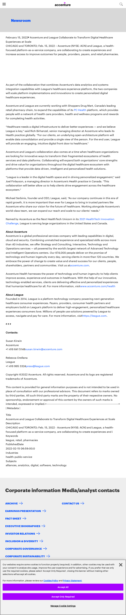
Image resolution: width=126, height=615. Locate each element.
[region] (63, 587)
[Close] (120, 564)
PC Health (80, 110)
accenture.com (79, 265)
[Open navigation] (4, 4)
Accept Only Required (63, 596)
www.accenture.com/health (97, 286)
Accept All (63, 586)
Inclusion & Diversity (21, 541)
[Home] (63, 4)
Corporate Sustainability (25, 556)
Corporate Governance (23, 548)
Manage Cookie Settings (63, 605)
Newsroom (21, 20)
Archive (11, 503)
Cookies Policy (50, 580)
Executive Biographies (22, 526)
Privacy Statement (72, 580)
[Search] (121, 4)
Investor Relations (20, 533)
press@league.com (38, 366)
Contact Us (70, 503)
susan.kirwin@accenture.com (43, 349)
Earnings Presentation (23, 511)
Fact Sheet (13, 518)
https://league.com (94, 315)
